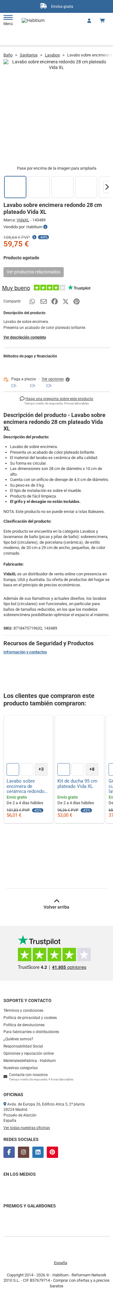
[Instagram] (23, 1152)
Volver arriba (56, 907)
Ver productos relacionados (33, 271)
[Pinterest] (52, 1152)
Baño (8, 55)
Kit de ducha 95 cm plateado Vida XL (77, 784)
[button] (107, 187)
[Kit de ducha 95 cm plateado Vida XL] (79, 740)
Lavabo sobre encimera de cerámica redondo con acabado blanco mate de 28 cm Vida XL (28, 786)
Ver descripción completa (24, 337)
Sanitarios (29, 55)
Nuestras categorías (20, 1068)
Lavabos (52, 55)
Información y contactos (25, 652)
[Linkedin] (38, 1152)
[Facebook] (9, 1152)
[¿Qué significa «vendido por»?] (45, 227)
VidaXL (23, 220)
